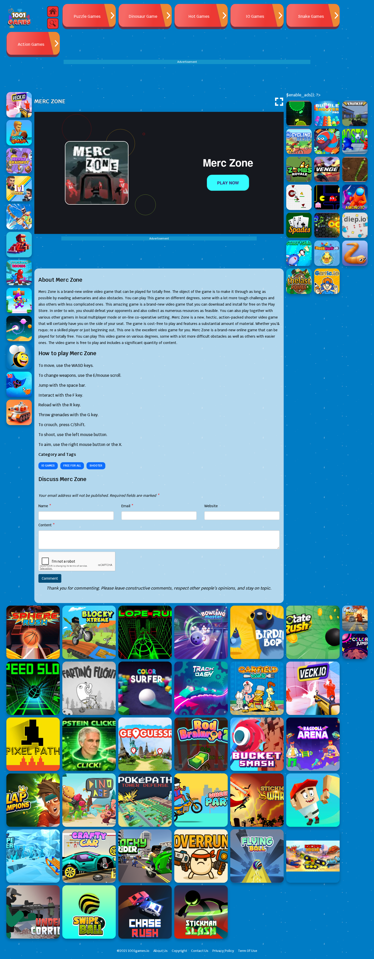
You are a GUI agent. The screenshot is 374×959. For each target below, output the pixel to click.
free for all (72, 465)
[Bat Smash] (313, 800)
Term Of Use (247, 951)
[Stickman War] (257, 800)
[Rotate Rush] (313, 632)
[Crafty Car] (89, 856)
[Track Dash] (201, 688)
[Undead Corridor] (33, 912)
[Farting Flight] (89, 688)
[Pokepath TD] (145, 800)
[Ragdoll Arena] (313, 744)
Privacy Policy (223, 951)
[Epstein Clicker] (89, 744)
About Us (160, 951)
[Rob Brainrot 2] (201, 744)
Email (127, 506)
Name (44, 506)
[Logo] (19, 17)
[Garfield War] (257, 688)
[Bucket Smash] (257, 744)
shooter (96, 465)
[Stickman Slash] (201, 912)
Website (211, 506)
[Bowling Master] (201, 632)
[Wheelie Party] (201, 800)
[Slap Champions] (33, 800)
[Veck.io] (313, 688)
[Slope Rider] (33, 856)
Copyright (179, 951)
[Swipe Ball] (89, 912)
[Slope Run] (145, 632)
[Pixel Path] (33, 744)
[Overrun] (201, 856)
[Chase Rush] (145, 912)
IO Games (48, 465)
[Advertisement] (187, 75)
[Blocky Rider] (145, 856)
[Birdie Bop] (257, 632)
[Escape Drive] (313, 856)
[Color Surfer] (145, 688)
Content (46, 525)
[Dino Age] (89, 800)
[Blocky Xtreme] (89, 632)
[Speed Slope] (33, 688)
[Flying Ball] (257, 856)
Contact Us (199, 951)
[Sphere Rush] (33, 632)
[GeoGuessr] (145, 744)
